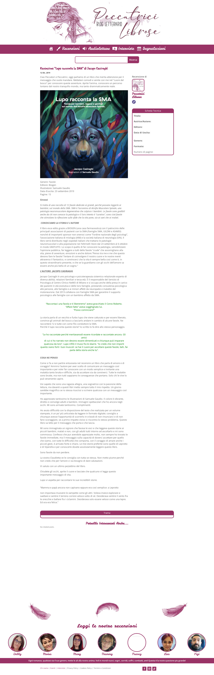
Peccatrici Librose (138, 95)
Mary (77, 654)
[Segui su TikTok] (154, 669)
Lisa (167, 654)
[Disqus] (107, 564)
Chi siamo (44, 668)
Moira (47, 654)
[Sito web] (134, 102)
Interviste (61, 668)
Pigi (196, 654)
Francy (136, 654)
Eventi (52, 668)
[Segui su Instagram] (149, 669)
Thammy (107, 654)
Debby (17, 654)
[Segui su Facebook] (144, 669)
